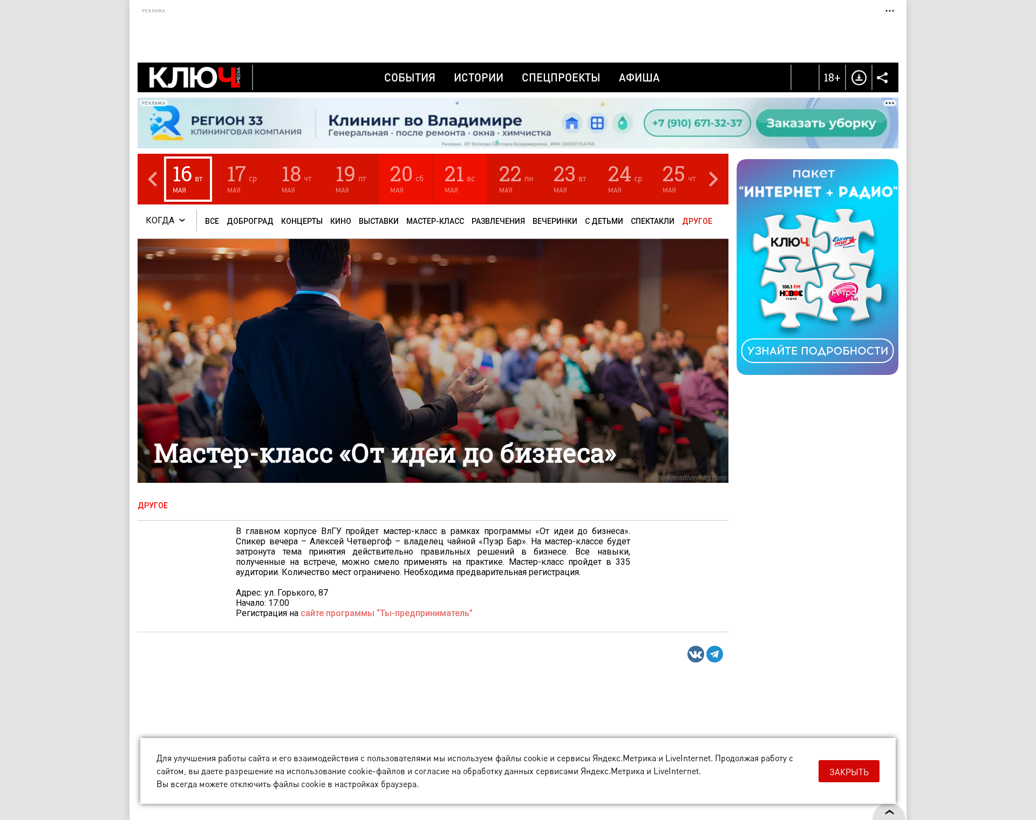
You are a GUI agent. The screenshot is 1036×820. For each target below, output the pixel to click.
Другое (697, 221)
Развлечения (498, 221)
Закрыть (849, 771)
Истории (478, 77)
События (409, 77)
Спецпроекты (561, 77)
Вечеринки (555, 221)
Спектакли (652, 221)
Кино (340, 221)
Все (212, 221)
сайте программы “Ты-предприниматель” (387, 613)
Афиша (639, 77)
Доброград (250, 221)
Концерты (302, 221)
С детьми (604, 221)
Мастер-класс (435, 221)
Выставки (379, 221)
